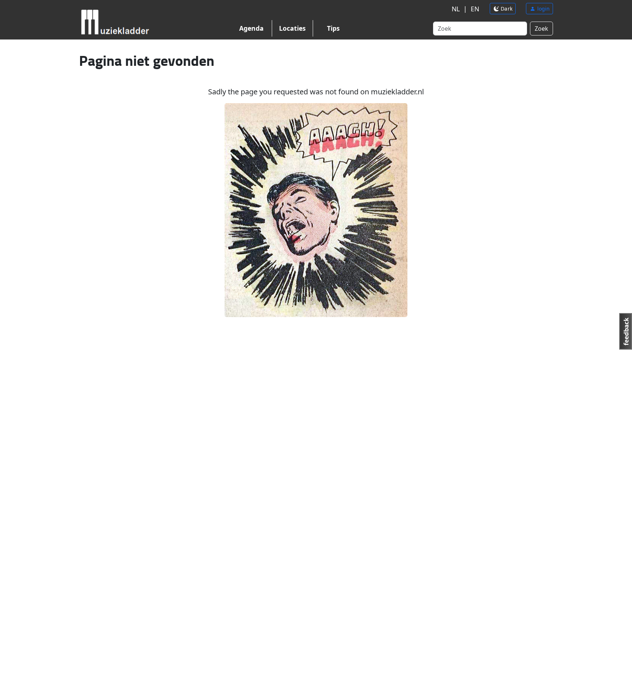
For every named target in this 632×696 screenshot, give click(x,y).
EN (475, 8)
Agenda (251, 28)
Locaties (292, 28)
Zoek (541, 29)
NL (456, 8)
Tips (333, 28)
